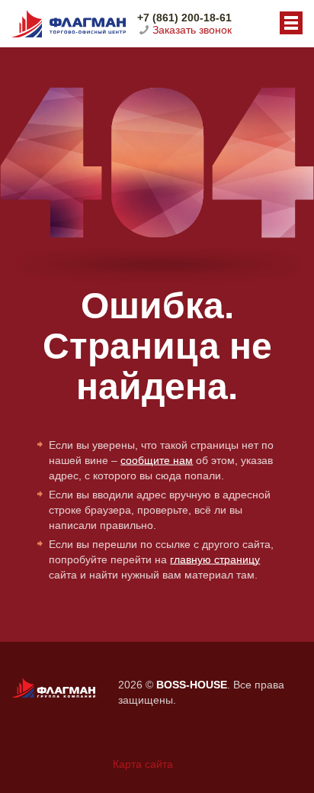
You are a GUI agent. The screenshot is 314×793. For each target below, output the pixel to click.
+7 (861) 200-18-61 (184, 17)
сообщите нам (156, 460)
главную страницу (215, 559)
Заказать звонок (192, 30)
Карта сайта (143, 764)
